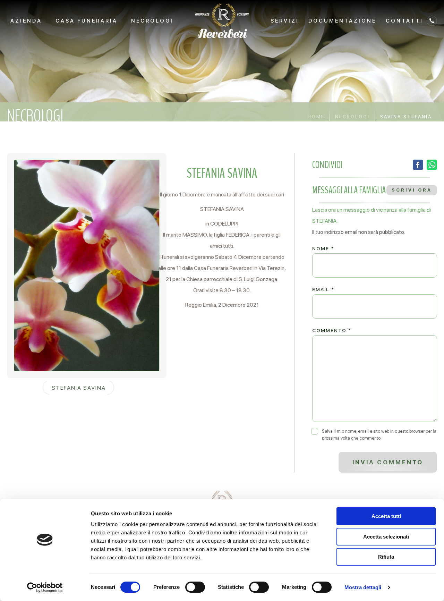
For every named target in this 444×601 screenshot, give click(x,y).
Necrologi (152, 21)
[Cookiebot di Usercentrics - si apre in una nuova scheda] (45, 587)
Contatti (404, 21)
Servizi (285, 21)
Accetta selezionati (386, 537)
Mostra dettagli (363, 587)
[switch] (195, 587)
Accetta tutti (386, 516)
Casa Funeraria (87, 21)
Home (316, 116)
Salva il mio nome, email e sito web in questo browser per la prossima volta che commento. (379, 435)
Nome (323, 248)
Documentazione (342, 21)
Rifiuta (386, 557)
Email (323, 289)
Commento (331, 330)
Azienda (26, 21)
